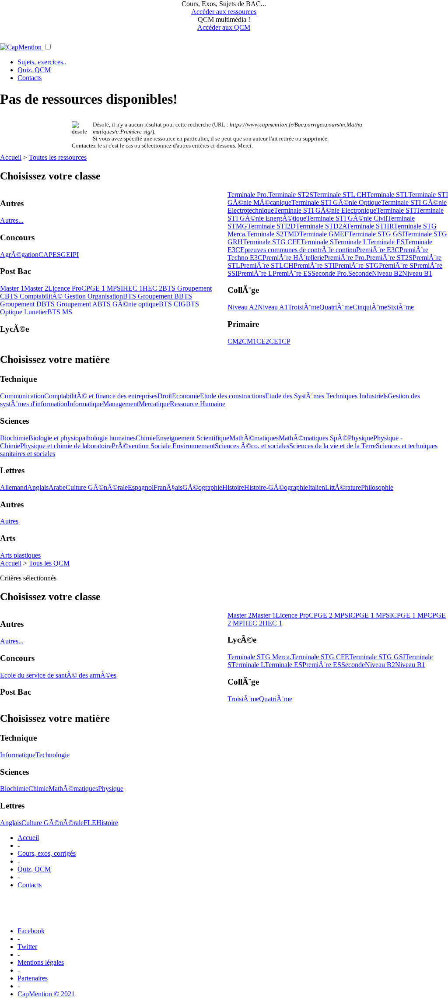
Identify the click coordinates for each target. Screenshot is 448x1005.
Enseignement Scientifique (192, 438)
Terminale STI (396, 210)
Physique (360, 438)
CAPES (49, 254)
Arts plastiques (20, 555)
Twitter (27, 946)
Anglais (38, 487)
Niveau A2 (243, 307)
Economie (186, 396)
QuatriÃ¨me (336, 307)
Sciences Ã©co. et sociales (252, 446)
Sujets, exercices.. (42, 62)
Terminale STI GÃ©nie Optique (336, 202)
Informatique (85, 404)
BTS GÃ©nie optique (128, 304)
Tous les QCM (49, 563)
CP (286, 341)
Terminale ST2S (290, 194)
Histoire (233, 487)
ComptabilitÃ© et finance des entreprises (101, 396)
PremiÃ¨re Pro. (345, 257)
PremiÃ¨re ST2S (389, 257)
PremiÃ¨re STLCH (267, 265)
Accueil (10, 157)
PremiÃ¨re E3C (377, 249)
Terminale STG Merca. (259, 657)
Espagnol (141, 487)
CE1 (275, 341)
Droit (165, 396)
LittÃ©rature (343, 487)
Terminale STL (387, 194)
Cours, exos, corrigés (47, 853)
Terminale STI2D (271, 226)
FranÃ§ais (168, 487)
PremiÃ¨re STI (314, 265)
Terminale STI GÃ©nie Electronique (325, 210)
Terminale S (317, 242)
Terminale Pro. (248, 194)
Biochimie (14, 438)
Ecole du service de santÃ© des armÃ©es (58, 675)
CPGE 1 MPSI (102, 288)
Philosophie (377, 487)
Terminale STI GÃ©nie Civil (346, 218)
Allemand (13, 487)
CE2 (262, 341)
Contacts (30, 77)
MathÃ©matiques (254, 438)
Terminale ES (386, 242)
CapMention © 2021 (46, 994)
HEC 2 (152, 288)
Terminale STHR (370, 226)
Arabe (57, 487)
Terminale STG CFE (272, 242)
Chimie (146, 438)
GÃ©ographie (202, 487)
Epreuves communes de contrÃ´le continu (298, 249)
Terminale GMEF (323, 234)
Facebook (31, 931)
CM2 (235, 341)
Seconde (360, 273)
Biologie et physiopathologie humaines (82, 438)
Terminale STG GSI (376, 234)
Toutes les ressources (58, 157)
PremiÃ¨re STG (357, 265)
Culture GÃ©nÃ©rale (97, 487)
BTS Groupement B (151, 296)
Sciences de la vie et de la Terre (332, 446)
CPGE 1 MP (409, 615)
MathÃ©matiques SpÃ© (313, 438)
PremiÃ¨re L (255, 273)
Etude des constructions (232, 396)
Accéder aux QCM (223, 27)
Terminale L (350, 242)
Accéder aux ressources (223, 11)
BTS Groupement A (70, 304)
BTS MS (59, 312)
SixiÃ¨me (400, 307)
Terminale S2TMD (273, 234)
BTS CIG (172, 304)
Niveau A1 (273, 307)
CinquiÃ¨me (370, 307)
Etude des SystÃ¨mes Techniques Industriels (326, 396)
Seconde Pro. (330, 273)
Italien (316, 487)
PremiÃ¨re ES (292, 273)
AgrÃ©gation (19, 254)
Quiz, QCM (34, 70)
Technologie (52, 755)
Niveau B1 (417, 273)
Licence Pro (64, 288)
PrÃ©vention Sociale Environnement (163, 446)
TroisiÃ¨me (303, 307)
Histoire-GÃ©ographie (276, 487)
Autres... (12, 220)
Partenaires (33, 978)
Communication (22, 396)
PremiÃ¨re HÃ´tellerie (293, 257)
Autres (9, 521)
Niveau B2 (387, 273)
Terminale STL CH (340, 194)
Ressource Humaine (197, 404)
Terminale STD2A (321, 226)
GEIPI (70, 254)
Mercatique (154, 404)
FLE (90, 822)
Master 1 (12, 288)
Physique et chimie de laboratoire (66, 446)
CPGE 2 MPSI (329, 615)
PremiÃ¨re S (396, 265)
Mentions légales (41, 962)
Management (121, 404)
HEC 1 (133, 288)
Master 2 (36, 288)
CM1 (249, 341)
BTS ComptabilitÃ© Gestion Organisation (64, 296)
